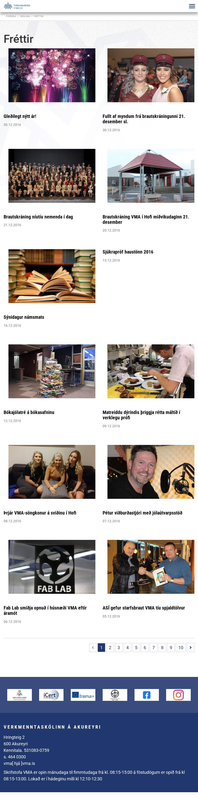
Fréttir (38, 16)
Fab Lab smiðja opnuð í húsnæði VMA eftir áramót (45, 610)
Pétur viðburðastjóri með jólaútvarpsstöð (142, 513)
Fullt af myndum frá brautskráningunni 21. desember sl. (144, 118)
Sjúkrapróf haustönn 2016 (128, 252)
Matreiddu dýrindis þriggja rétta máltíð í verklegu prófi (141, 415)
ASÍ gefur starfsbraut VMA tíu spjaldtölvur (144, 608)
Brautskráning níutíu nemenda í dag (38, 217)
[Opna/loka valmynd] (192, 6)
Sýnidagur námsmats (24, 317)
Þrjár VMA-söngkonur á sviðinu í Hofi (40, 513)
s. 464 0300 (15, 756)
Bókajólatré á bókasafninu (29, 412)
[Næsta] (190, 647)
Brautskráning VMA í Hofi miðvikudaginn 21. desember (146, 219)
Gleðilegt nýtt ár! (20, 116)
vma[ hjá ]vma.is (19, 763)
